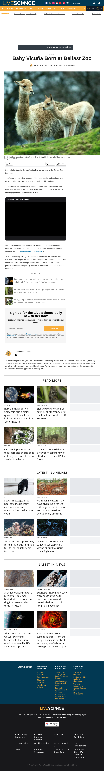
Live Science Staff (43, 65)
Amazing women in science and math (61, 683)
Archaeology (21, 8)
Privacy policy (22, 743)
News (73, 65)
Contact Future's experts (38, 737)
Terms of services (31, 334)
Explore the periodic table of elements (61, 690)
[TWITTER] (16, 355)
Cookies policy (41, 743)
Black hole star (96, 14)
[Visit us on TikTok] (64, 3)
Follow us (51, 164)
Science (40, 8)
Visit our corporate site (56, 717)
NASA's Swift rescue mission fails (54, 14)
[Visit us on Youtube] (57, 3)
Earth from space (43, 677)
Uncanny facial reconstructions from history (60, 697)
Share (10, 164)
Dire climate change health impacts (25, 14)
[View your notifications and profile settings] (94, 3)
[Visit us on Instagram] (53, 3)
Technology (71, 8)
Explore (82, 8)
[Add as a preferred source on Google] (52, 724)
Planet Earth (51, 8)
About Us (58, 734)
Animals (10, 8)
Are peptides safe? (78, 14)
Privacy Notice (11, 335)
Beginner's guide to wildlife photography (79, 679)
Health (31, 8)
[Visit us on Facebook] (46, 3)
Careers (19, 749)
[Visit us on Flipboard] (60, 3)
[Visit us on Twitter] (50, 3)
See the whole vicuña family (31, 251)
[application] (35, 219)
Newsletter (62, 164)
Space (61, 8)
